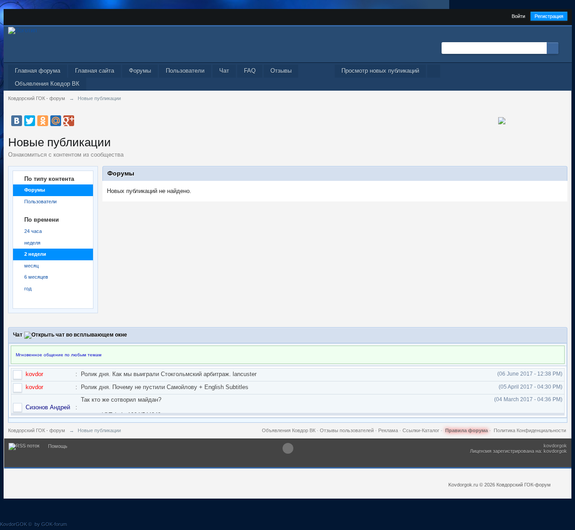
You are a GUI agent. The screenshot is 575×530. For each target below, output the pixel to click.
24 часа (33, 231)
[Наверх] (288, 448)
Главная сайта (94, 70)
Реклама (388, 430)
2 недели (35, 254)
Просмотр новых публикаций (380, 70)
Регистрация (549, 16)
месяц (31, 265)
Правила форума (466, 430)
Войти (518, 16)
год (27, 288)
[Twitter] (29, 120)
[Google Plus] (68, 120)
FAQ (250, 70)
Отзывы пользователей (347, 430)
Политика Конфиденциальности (530, 430)
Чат (224, 70)
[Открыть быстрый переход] (433, 71)
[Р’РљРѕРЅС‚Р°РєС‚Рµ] (16, 120)
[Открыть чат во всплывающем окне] (75, 335)
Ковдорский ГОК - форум (36, 430)
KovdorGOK (13, 524)
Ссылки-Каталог (420, 430)
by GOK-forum (51, 524)
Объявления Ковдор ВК (47, 83)
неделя (32, 242)
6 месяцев (36, 277)
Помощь (57, 446)
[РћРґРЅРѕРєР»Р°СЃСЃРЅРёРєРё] (42, 120)
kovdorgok (555, 445)
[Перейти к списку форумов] (22, 29)
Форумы (140, 70)
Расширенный (563, 47)
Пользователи (185, 70)
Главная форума (37, 70)
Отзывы (281, 70)
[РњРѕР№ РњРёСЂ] (55, 120)
